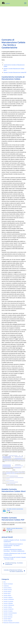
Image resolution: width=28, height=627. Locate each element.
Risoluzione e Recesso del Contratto (11, 623)
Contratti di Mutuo (7, 607)
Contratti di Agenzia (7, 597)
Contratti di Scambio (8, 611)
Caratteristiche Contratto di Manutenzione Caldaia (14, 66)
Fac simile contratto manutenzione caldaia (15, 509)
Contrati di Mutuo (7, 588)
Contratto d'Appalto (7, 621)
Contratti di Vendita (7, 615)
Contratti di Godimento (8, 599)
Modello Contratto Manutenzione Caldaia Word (14, 69)
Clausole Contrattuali (8, 584)
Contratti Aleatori (7, 592)
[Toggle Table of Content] (3, 63)
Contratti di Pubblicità (8, 609)
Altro (4, 582)
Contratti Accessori (7, 590)
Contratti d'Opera (7, 595)
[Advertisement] (14, 21)
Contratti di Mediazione (8, 605)
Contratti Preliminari (7, 617)
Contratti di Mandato (8, 603)
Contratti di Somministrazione (10, 613)
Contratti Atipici (7, 593)
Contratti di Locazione (8, 601)
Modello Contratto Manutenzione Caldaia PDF (15, 72)
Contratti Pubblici (7, 619)
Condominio (6, 586)
